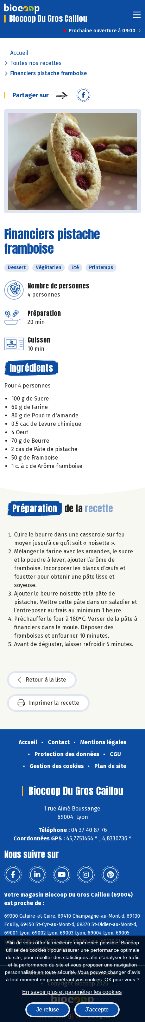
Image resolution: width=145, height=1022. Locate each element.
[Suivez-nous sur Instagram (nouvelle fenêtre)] (86, 875)
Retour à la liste (46, 679)
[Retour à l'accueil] (21, 9)
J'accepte (97, 1010)
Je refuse (47, 1010)
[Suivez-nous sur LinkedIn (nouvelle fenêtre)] (37, 875)
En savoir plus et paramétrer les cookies (72, 992)
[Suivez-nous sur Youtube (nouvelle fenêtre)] (61, 875)
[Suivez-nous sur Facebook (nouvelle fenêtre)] (13, 875)
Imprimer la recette (53, 702)
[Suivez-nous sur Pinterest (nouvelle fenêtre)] (110, 875)
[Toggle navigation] (137, 17)
